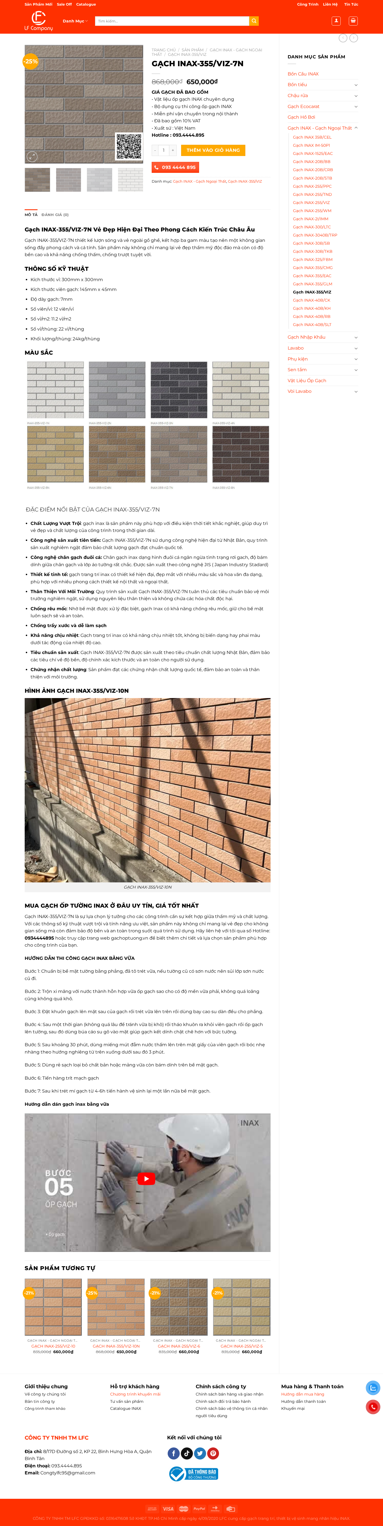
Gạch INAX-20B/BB (312, 161)
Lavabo (296, 348)
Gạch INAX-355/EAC (312, 275)
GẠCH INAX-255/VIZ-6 (179, 1346)
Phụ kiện (298, 359)
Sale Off (64, 4)
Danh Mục (73, 21)
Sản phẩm (193, 50)
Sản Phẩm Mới (39, 4)
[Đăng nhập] (336, 21)
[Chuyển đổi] (356, 84)
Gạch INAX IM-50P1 (311, 145)
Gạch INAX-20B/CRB (313, 169)
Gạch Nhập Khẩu (307, 337)
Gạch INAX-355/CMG (313, 267)
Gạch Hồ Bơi (301, 117)
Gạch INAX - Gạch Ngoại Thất (320, 128)
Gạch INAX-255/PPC (312, 186)
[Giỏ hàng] (353, 21)
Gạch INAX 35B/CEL (312, 137)
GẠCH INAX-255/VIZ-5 (242, 1346)
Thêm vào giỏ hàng (213, 150)
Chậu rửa (298, 95)
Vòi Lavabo (300, 391)
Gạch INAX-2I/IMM (310, 218)
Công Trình (308, 4)
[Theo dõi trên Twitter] (200, 1453)
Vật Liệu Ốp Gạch (307, 380)
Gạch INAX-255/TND (312, 194)
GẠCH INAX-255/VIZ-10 (53, 1346)
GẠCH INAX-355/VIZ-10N (116, 1346)
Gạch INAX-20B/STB (312, 178)
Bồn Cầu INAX (303, 74)
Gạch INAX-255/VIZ (311, 202)
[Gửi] (254, 21)
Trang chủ (164, 50)
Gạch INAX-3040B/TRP (315, 235)
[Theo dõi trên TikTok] (187, 1453)
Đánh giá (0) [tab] (55, 215)
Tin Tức (350, 4)
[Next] (134, 104)
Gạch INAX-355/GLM (312, 283)
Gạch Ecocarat (304, 106)
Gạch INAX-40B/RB (312, 316)
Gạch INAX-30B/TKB (313, 251)
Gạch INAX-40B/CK (311, 300)
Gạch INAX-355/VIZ (312, 292)
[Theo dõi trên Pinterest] (213, 1453)
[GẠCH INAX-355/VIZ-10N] (116, 1307)
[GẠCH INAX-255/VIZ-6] (179, 1307)
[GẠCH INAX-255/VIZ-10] (53, 1307)
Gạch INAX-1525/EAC (313, 153)
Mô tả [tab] (31, 215)
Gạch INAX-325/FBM (313, 259)
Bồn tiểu (297, 84)
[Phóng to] (32, 156)
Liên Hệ (330, 4)
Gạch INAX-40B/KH (312, 308)
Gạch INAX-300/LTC (312, 227)
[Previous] (34, 104)
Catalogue (86, 4)
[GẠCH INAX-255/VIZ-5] (242, 1307)
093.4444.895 (66, 1465)
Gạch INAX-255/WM (312, 210)
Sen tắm (297, 369)
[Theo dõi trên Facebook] (174, 1453)
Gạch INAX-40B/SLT (312, 324)
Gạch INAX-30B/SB (311, 243)
